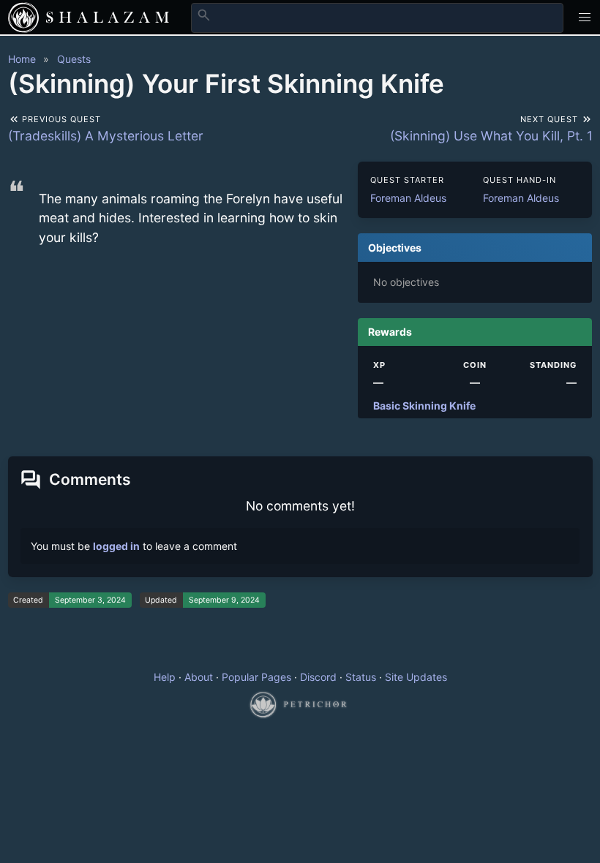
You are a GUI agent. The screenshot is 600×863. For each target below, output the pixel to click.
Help (165, 677)
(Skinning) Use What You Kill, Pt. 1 (491, 135)
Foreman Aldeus (408, 198)
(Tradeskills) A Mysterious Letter (105, 135)
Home (22, 59)
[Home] (23, 17)
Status (360, 677)
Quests (74, 59)
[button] (585, 17)
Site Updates (416, 677)
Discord (318, 677)
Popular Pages (256, 677)
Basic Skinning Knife (424, 405)
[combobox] (377, 17)
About (198, 677)
